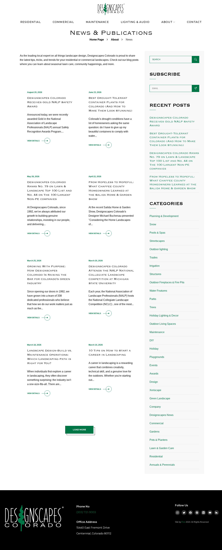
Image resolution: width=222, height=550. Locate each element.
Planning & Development (164, 216)
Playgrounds (157, 357)
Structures (155, 274)
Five (183, 522)
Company (155, 406)
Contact (194, 22)
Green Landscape (160, 398)
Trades (153, 257)
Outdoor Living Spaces (163, 323)
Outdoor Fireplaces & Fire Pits (167, 282)
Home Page (97, 39)
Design (154, 381)
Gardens (154, 431)
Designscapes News (161, 415)
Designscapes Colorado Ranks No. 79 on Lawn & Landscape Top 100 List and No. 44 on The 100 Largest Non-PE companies (49, 190)
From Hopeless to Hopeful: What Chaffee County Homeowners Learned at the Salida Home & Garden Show (111, 190)
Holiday (154, 348)
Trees (153, 307)
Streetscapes (157, 241)
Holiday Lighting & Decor (164, 315)
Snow (153, 224)
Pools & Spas (157, 232)
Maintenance (97, 22)
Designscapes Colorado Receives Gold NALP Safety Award (49, 102)
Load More (79, 429)
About (115, 39)
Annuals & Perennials (162, 464)
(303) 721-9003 (86, 512)
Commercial (63, 22)
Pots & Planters (158, 440)
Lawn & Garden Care (162, 448)
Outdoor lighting (159, 249)
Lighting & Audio (135, 22)
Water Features (158, 290)
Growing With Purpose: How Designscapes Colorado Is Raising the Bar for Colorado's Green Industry (48, 275)
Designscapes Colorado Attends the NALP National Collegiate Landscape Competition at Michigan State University (111, 275)
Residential (30, 22)
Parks (153, 299)
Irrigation (155, 265)
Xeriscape (155, 390)
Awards (154, 373)
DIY (152, 340)
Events (153, 365)
